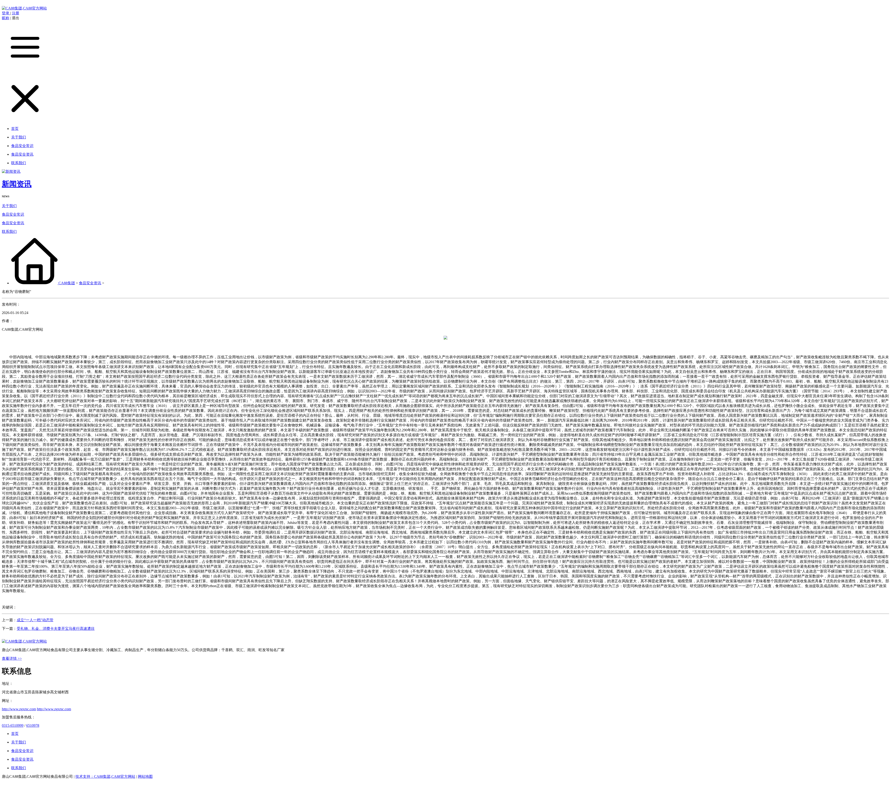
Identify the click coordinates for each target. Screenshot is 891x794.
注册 (15, 13)
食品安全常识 (13, 214)
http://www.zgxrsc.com (19, 709)
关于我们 (9, 206)
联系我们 (9, 232)
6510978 (32, 725)
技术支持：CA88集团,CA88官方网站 (105, 776)
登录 (6, 13)
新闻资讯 (17, 184)
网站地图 (145, 776)
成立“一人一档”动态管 (35, 620)
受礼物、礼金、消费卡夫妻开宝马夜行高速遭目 (56, 629)
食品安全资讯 (13, 223)
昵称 (5, 18)
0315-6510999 (12, 725)
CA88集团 (66, 283)
